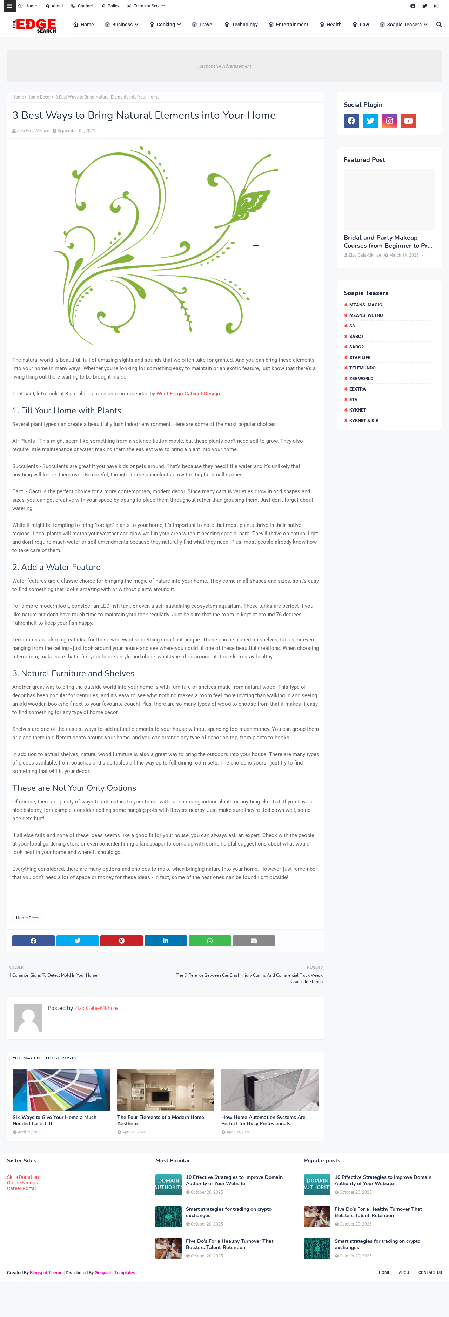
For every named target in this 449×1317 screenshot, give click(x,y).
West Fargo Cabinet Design (188, 394)
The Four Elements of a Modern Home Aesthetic (160, 1120)
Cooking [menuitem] (166, 24)
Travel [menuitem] (206, 24)
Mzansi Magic (365, 304)
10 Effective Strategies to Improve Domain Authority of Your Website (234, 1180)
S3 (352, 325)
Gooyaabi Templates (115, 1272)
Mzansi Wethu (366, 315)
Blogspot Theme (46, 1272)
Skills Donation (23, 1177)
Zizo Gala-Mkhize (33, 130)
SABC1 (356, 336)
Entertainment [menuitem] (292, 24)
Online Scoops (22, 1183)
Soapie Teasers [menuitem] (404, 24)
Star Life (359, 357)
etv (353, 399)
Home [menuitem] (87, 24)
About (57, 6)
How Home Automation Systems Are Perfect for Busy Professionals (263, 1120)
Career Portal (21, 1188)
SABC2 (356, 346)
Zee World (361, 378)
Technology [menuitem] (245, 24)
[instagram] (436, 6)
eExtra (357, 389)
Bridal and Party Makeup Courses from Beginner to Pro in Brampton (387, 242)
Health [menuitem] (334, 24)
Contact (85, 6)
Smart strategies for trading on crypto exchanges (229, 1212)
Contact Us (430, 1272)
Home (31, 6)
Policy (113, 6)
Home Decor (39, 97)
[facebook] (413, 6)
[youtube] (408, 121)
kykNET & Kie (363, 420)
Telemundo (362, 368)
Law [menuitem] (364, 24)
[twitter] (425, 6)
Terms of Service (149, 6)
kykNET (357, 410)
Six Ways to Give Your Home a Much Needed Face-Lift (54, 1120)
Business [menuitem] (122, 24)
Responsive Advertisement (224, 66)
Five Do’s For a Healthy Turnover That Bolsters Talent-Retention (229, 1244)
